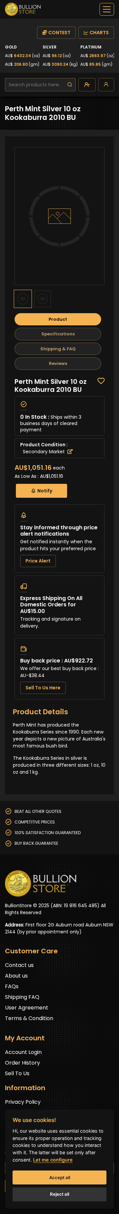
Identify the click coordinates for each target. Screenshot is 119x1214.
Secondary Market (44, 451)
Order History (22, 1063)
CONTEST (59, 32)
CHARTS (99, 32)
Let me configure (53, 1160)
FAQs (12, 986)
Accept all (59, 1177)
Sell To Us (17, 1073)
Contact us (19, 965)
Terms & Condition (29, 1018)
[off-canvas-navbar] (106, 9)
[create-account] (87, 84)
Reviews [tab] (58, 363)
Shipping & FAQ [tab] (58, 349)
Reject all (59, 1194)
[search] (69, 85)
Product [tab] (58, 319)
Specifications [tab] (58, 334)
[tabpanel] (59, 539)
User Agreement (26, 1007)
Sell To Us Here (42, 687)
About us (16, 976)
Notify (44, 490)
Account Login (23, 1052)
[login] (106, 84)
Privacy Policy (23, 1102)
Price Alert (38, 561)
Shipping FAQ (22, 997)
